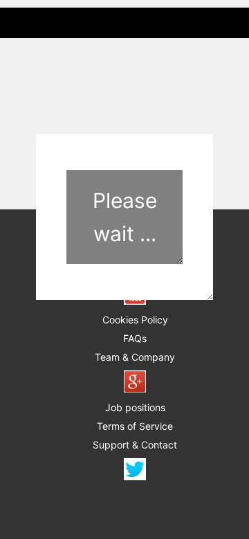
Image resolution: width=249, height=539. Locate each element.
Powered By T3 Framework (124, 508)
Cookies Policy (135, 319)
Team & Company (135, 357)
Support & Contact (135, 445)
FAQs (135, 338)
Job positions (135, 407)
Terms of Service (135, 426)
